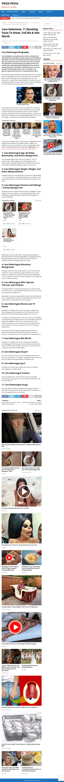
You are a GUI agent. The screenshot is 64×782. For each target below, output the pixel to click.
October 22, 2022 (8, 41)
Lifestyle (49, 11)
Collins (16, 41)
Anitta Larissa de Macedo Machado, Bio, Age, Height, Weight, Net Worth (50, 39)
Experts (40, 11)
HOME (2, 11)
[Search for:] (54, 18)
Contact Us (15, 15)
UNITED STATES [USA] (12, 11)
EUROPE (24, 11)
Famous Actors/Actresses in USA (28, 41)
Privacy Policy (5, 15)
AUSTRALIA (32, 11)
